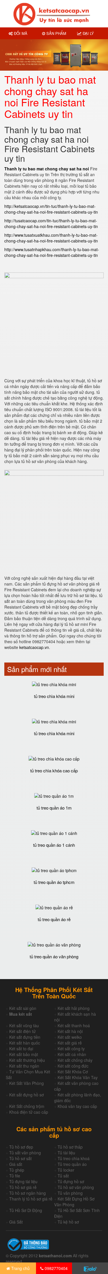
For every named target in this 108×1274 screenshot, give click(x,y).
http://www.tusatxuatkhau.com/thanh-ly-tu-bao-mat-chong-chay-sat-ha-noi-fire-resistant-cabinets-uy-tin (51, 238)
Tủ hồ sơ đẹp (21, 1147)
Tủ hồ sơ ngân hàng (27, 1193)
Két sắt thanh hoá (74, 1025)
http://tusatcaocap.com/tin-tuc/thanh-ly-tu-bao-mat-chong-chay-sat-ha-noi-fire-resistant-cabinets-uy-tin (51, 223)
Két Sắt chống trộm (26, 1106)
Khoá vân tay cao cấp (77, 1106)
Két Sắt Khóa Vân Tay (78, 1077)
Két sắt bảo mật (23, 1054)
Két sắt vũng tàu (24, 1025)
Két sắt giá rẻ (70, 1043)
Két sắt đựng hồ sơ (26, 1095)
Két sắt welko (70, 1037)
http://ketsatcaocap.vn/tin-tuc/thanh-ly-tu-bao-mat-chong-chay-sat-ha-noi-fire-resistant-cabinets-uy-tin (51, 209)
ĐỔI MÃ (20, 33)
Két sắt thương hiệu (27, 1060)
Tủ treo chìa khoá (74, 1158)
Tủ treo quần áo (72, 1164)
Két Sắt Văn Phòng (26, 1083)
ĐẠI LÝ (88, 33)
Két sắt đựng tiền (24, 1037)
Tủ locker (66, 1170)
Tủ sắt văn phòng (25, 1153)
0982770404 (55, 1268)
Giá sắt (15, 1164)
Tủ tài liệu (66, 1153)
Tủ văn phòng (70, 1193)
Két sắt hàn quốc (24, 1043)
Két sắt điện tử (22, 1031)
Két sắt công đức (73, 1066)
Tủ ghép (16, 1170)
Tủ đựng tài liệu (23, 1181)
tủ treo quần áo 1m (54, 808)
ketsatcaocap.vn (34, 647)
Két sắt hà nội (70, 1031)
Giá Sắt (16, 1222)
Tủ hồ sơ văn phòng (76, 1187)
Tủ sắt (63, 1176)
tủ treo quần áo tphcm (54, 882)
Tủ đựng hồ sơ (71, 1181)
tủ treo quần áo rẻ (54, 919)
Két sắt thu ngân (24, 1066)
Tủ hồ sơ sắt (20, 1158)
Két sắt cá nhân (72, 1054)
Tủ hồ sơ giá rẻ (23, 1187)
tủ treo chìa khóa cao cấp (54, 770)
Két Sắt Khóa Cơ (73, 1071)
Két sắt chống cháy (75, 1060)
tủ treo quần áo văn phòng (54, 956)
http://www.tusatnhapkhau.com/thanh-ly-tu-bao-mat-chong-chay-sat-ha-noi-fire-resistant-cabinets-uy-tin (51, 252)
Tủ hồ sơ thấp (70, 1147)
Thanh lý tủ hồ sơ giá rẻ (30, 1199)
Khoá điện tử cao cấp (28, 1112)
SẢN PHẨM (55, 33)
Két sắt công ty (71, 1048)
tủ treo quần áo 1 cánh (54, 845)
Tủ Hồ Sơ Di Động (25, 1210)
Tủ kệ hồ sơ (68, 1222)
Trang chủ (20, 1268)
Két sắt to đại (21, 1048)
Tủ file (14, 1176)
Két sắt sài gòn (22, 1008)
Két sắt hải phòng (74, 1008)
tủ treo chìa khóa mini (54, 696)
